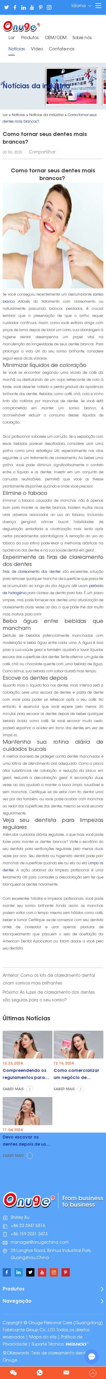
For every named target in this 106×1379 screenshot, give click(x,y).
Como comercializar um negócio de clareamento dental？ (78, 1076)
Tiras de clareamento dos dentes (32, 572)
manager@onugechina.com (40, 1243)
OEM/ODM (56, 38)
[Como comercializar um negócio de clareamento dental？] (78, 1045)
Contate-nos (61, 49)
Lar (11, 38)
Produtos (30, 38)
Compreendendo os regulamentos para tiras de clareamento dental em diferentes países (26, 1076)
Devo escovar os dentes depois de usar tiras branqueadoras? (27, 1142)
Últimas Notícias (26, 1019)
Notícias (17, 49)
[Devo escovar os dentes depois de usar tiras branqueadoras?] (27, 1111)
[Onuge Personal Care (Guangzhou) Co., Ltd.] (22, 25)
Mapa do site (43, 1337)
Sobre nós (82, 38)
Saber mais (14, 1089)
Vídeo (37, 49)
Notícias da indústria (46, 115)
